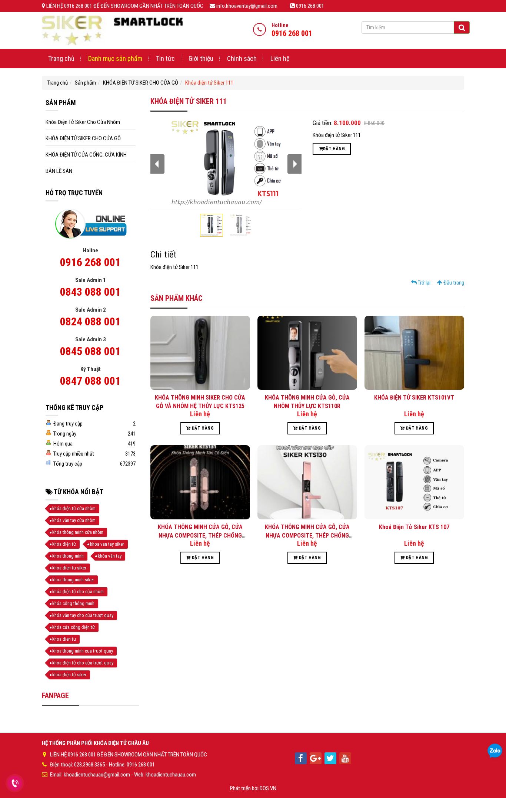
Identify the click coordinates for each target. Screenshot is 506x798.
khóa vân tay (109, 556)
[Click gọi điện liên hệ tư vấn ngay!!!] (15, 783)
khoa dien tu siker (69, 568)
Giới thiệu (201, 58)
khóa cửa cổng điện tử (73, 627)
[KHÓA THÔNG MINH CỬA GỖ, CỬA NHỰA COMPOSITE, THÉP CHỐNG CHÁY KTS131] (200, 482)
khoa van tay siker (107, 544)
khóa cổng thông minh (73, 603)
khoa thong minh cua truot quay (82, 651)
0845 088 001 (90, 351)
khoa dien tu (64, 639)
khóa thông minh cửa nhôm (77, 532)
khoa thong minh (68, 556)
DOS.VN (268, 788)
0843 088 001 (90, 291)
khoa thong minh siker (73, 579)
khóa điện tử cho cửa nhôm (78, 591)
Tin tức (165, 58)
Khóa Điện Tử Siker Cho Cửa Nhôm (83, 122)
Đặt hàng (334, 148)
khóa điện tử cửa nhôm (74, 508)
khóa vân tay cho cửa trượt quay (82, 615)
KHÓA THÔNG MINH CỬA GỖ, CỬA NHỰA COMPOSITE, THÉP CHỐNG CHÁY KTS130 (307, 535)
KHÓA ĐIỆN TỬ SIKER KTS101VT (414, 397)
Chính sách (242, 58)
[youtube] (345, 758)
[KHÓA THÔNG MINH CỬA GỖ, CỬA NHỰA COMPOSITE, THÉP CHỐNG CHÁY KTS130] (307, 482)
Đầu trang (453, 282)
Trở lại (423, 282)
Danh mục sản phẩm (115, 58)
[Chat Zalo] (495, 751)
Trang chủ (61, 58)
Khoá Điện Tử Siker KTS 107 (414, 527)
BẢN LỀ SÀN (59, 171)
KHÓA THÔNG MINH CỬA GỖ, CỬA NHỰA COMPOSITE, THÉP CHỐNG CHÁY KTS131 (200, 535)
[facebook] (301, 758)
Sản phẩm (85, 82)
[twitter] (330, 758)
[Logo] (112, 30)
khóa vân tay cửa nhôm (74, 520)
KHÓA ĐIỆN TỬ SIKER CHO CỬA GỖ (140, 82)
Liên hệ (279, 58)
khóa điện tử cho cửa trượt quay (82, 663)
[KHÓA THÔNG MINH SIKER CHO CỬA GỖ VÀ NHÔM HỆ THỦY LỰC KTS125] (200, 352)
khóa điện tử (64, 544)
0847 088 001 (90, 380)
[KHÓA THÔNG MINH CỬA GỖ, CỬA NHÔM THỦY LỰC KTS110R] (307, 352)
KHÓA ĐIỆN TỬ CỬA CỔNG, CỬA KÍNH (86, 154)
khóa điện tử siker (69, 674)
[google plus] (316, 758)
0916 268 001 (90, 262)
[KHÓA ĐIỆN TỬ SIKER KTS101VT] (414, 352)
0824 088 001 (90, 321)
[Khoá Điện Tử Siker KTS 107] (414, 482)
